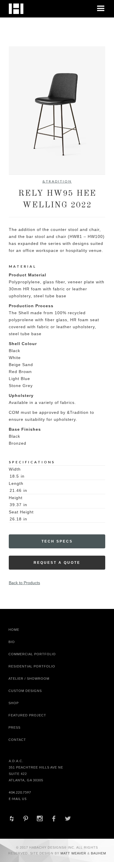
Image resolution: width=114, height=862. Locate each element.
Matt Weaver (74, 853)
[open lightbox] (57, 110)
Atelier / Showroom (28, 678)
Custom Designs (25, 691)
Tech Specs (57, 541)
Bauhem (98, 853)
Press (14, 727)
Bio (11, 642)
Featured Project (27, 715)
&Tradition (57, 181)
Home (13, 629)
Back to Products (24, 582)
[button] (101, 8)
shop (13, 703)
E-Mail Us (18, 799)
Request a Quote (57, 563)
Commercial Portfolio (32, 654)
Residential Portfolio (31, 666)
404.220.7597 (20, 792)
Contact (17, 739)
